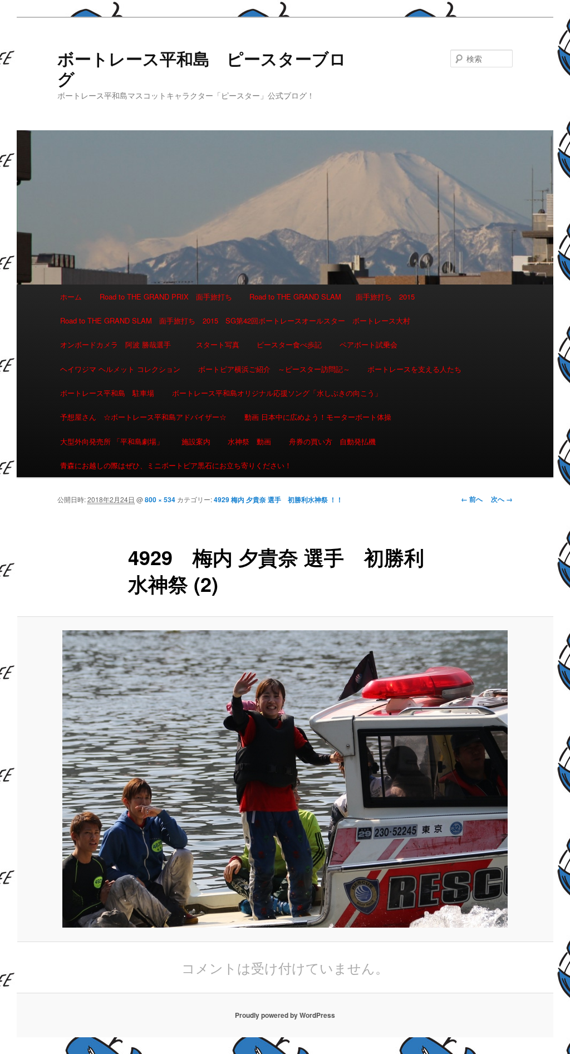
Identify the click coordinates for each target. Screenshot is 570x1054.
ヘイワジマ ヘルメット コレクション (120, 369)
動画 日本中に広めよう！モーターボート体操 (317, 416)
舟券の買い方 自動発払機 (332, 441)
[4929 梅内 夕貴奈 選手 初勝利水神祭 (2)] (285, 779)
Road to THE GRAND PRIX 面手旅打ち (166, 296)
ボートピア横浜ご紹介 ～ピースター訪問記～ (274, 369)
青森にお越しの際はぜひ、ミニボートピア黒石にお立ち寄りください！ (176, 465)
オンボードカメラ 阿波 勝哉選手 (119, 344)
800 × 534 (160, 499)
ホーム (71, 296)
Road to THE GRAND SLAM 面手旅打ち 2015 (332, 296)
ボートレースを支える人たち (414, 369)
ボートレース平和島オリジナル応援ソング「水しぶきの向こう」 (277, 393)
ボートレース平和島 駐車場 (107, 393)
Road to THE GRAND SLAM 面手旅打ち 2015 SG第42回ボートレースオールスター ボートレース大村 (235, 320)
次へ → (502, 499)
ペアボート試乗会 (368, 344)
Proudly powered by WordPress (285, 1015)
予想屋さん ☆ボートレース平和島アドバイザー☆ (143, 416)
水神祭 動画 (249, 441)
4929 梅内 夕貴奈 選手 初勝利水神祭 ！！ (282, 499)
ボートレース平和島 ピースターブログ (201, 68)
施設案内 (195, 441)
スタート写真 (217, 344)
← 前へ (472, 499)
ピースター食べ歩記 (289, 344)
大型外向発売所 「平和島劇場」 (112, 441)
